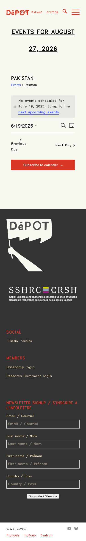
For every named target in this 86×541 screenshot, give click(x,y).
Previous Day (19, 147)
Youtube (26, 341)
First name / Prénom (24, 456)
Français (21, 12)
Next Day (63, 145)
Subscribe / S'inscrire (43, 496)
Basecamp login (20, 367)
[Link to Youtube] (69, 528)
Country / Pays (19, 476)
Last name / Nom (21, 436)
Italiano (36, 12)
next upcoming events (38, 112)
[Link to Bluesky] (76, 528)
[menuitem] (62, 12)
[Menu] (73, 12)
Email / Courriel (20, 416)
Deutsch (52, 12)
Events (16, 85)
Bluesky (13, 341)
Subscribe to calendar (40, 165)
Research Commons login (29, 376)
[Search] (62, 12)
